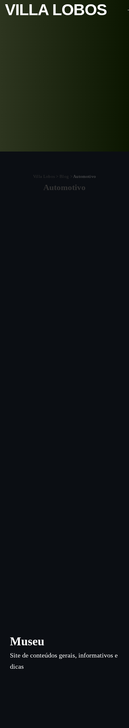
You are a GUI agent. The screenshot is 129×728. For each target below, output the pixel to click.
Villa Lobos (56, 9)
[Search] (120, 10)
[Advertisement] (64, 87)
